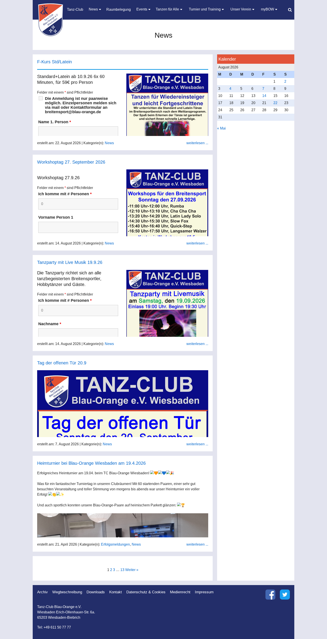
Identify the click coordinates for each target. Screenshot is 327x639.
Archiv (42, 592)
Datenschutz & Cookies (146, 592)
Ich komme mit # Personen (65, 194)
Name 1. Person (54, 122)
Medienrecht (180, 592)
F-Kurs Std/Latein (54, 61)
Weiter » (131, 570)
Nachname (49, 324)
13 (122, 570)
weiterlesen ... (197, 143)
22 (275, 103)
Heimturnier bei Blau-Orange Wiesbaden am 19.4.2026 (91, 463)
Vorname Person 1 (55, 217)
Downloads (96, 592)
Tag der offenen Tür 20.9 (61, 362)
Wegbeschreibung (67, 592)
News (109, 143)
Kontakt (115, 592)
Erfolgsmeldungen (115, 544)
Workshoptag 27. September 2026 (71, 162)
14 (264, 96)
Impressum (204, 592)
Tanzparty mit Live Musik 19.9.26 (69, 262)
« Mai (221, 128)
